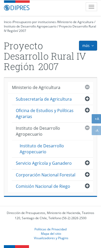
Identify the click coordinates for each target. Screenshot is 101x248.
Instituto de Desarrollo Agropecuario (30, 26)
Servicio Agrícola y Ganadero (44, 163)
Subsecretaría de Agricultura (44, 99)
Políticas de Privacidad (50, 229)
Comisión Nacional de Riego (43, 186)
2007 (22, 31)
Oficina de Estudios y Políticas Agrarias (45, 113)
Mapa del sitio (51, 233)
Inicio (7, 22)
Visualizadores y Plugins (51, 238)
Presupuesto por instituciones (34, 22)
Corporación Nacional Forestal (45, 175)
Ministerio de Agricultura (75, 22)
